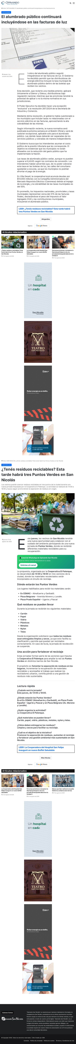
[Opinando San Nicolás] (10, 3)
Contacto (26, 1040)
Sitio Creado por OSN (38, 1037)
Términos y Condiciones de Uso (65, 1040)
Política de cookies (49, 1040)
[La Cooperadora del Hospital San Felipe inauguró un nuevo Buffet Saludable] (38, 242)
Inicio (4, 8)
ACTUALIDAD (10, 8)
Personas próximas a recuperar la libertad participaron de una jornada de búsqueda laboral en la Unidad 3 (62, 253)
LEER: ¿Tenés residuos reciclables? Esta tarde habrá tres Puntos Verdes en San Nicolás (44, 210)
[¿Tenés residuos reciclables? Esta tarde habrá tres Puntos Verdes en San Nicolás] (12, 242)
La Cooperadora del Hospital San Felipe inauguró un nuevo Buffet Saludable (37, 252)
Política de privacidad (36, 1040)
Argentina (46, 219)
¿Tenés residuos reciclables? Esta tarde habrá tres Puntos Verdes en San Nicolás (12, 252)
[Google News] (41, 226)
